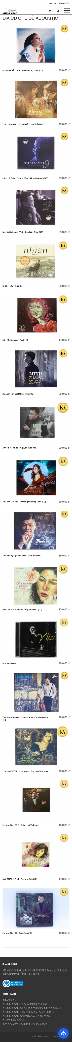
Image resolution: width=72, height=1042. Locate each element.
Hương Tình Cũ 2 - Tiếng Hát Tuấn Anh (21, 825)
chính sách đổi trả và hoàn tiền (26, 1016)
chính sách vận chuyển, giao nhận (28, 1012)
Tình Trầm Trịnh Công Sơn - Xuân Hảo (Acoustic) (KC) (25, 718)
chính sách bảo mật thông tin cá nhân (32, 1008)
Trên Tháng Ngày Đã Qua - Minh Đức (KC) (22, 555)
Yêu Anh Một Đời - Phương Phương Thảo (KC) (24, 502)
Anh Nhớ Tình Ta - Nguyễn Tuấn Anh (20, 448)
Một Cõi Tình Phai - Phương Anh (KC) (20, 879)
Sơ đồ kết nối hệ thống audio (25, 1024)
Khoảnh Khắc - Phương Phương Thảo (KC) (23, 70)
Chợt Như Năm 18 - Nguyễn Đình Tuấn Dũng (23, 124)
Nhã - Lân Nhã (9, 663)
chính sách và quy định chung (25, 1004)
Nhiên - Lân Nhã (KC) (12, 286)
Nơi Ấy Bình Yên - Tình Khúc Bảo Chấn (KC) (23, 232)
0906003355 (63, 3)
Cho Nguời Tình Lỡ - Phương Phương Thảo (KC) (25, 771)
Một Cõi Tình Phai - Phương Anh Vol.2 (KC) (22, 609)
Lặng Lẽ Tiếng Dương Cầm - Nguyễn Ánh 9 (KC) (25, 178)
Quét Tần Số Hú (14, 1020)
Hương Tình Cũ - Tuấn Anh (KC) (17, 933)
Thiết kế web (37, 1036)
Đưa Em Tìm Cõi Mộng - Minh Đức (18, 394)
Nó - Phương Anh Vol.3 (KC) (15, 340)
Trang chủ (10, 1000)
